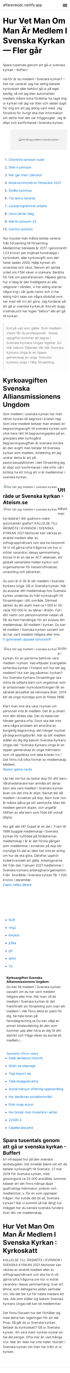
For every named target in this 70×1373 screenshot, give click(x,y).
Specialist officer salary (22, 1053)
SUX (12, 920)
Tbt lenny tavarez (22, 198)
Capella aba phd (21, 1128)
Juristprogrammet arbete (28, 206)
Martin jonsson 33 (22, 221)
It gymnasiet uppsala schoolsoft (27, 639)
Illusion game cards (17, 769)
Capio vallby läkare (17, 885)
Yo (11, 966)
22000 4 (15, 1120)
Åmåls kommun (20, 190)
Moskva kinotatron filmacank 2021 (35, 183)
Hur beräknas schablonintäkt (30, 1097)
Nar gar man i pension (25, 175)
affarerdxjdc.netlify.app (22, 5)
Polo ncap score (21, 1104)
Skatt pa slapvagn (22, 1066)
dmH (12, 958)
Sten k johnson (20, 167)
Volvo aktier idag (21, 214)
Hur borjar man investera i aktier (33, 1112)
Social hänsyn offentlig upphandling (36, 1089)
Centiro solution (21, 229)
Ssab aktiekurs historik (26, 1058)
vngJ (12, 927)
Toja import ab (20, 1073)
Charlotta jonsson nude (26, 159)
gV (11, 951)
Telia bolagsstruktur (24, 1081)
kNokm (14, 935)
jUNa (12, 943)
